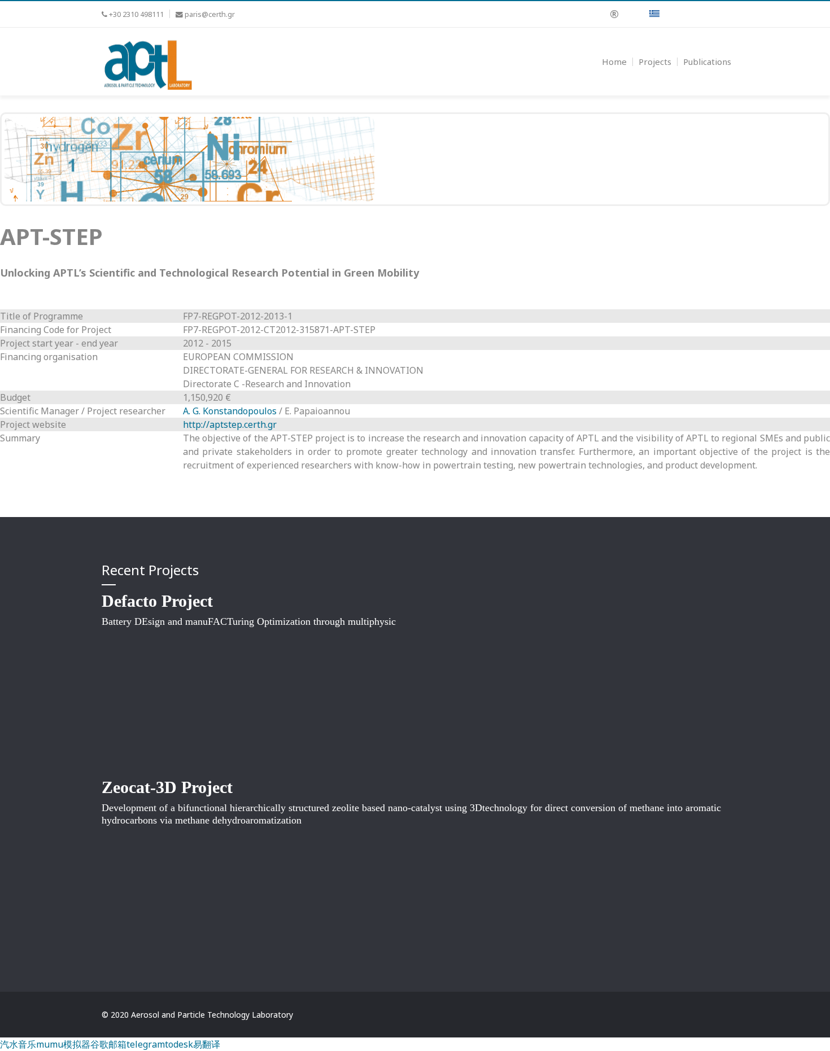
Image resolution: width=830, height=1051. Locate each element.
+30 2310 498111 (136, 14)
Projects (655, 61)
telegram (145, 1044)
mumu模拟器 (63, 1044)
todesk (179, 1044)
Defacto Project (157, 601)
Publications (707, 61)
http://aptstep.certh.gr (230, 424)
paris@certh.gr (210, 14)
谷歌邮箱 (108, 1044)
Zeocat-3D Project (167, 787)
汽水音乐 (18, 1044)
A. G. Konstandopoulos (230, 411)
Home (614, 61)
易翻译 (206, 1044)
